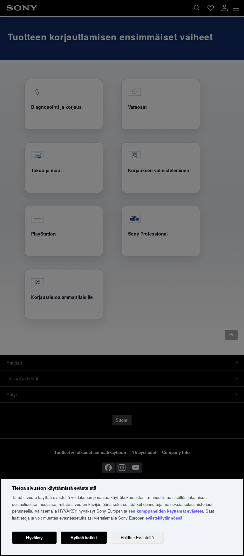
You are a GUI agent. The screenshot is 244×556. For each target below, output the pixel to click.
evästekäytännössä (164, 518)
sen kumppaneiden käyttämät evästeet (165, 511)
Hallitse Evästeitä (137, 537)
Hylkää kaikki (84, 537)
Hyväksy (34, 537)
